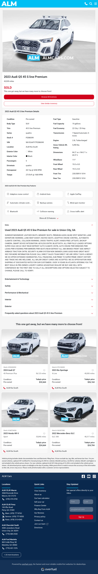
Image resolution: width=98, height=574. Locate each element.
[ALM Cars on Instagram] (93, 476)
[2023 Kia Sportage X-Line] (73, 346)
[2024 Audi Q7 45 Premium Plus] (25, 346)
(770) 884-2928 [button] (11, 534)
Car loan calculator (41, 498)
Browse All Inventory (49, 97)
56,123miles (41, 373)
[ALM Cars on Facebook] (82, 476)
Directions (38, 528)
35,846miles (41, 437)
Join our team (39, 524)
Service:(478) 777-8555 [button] (14, 516)
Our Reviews (39, 513)
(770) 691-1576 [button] (11, 548)
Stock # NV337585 (58, 430)
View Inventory (40, 491)
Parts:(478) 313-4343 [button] (13, 520)
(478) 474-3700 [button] (11, 499)
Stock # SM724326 (9, 430)
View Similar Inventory (49, 103)
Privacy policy (39, 517)
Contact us (38, 520)
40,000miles (89, 373)
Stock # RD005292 (9, 367)
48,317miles (89, 437)
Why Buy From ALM (42, 509)
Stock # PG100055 (58, 367)
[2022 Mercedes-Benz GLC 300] (73, 409)
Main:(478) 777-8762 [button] (13, 513)
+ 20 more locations (11, 555)
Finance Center (40, 505)
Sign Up (81, 517)
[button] (86, 3)
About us (37, 494)
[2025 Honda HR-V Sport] (25, 409)
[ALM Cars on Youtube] (88, 476)
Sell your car (39, 502)
